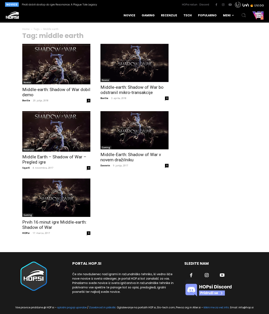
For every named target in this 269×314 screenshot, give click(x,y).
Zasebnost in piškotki (102, 307)
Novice (27, 82)
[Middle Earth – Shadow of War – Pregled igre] (56, 131)
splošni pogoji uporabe (72, 307)
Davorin (105, 165)
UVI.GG (259, 5)
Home (26, 29)
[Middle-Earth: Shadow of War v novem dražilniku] (134, 130)
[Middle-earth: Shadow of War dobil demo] (56, 64)
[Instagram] (223, 5)
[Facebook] (216, 5)
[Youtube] (230, 5)
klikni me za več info (216, 307)
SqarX (26, 167)
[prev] (120, 4)
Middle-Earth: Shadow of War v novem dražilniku (130, 157)
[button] (244, 15)
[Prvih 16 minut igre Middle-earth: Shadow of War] (56, 197)
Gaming (106, 147)
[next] (126, 4)
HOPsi (26, 233)
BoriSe (26, 100)
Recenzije (29, 149)
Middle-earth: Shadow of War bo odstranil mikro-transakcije (132, 90)
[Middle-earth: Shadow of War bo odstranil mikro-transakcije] (134, 63)
